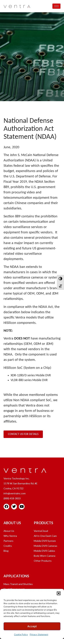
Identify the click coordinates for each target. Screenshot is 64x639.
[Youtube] (22, 506)
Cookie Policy (21, 634)
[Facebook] (6, 506)
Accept (32, 626)
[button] (58, 593)
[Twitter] (14, 506)
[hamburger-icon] (56, 6)
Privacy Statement (39, 634)
